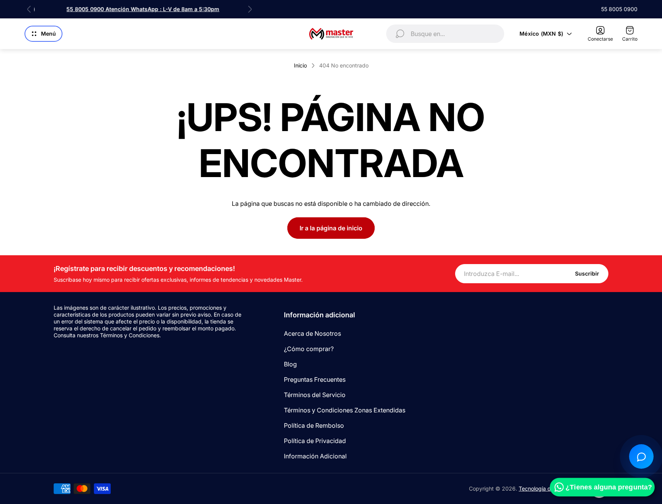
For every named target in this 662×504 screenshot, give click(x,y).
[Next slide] (249, 9)
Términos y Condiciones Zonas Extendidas (344, 410)
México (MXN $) (541, 33)
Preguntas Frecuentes (315, 379)
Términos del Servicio (315, 395)
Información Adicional (315, 456)
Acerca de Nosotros (312, 333)
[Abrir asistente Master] (641, 456)
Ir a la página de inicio (331, 228)
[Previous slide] (29, 9)
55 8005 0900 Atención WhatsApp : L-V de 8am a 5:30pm (139, 9)
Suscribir (587, 273)
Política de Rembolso (314, 425)
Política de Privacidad (315, 441)
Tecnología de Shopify (547, 488)
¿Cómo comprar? (309, 349)
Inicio (300, 65)
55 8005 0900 (619, 9)
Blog (290, 364)
